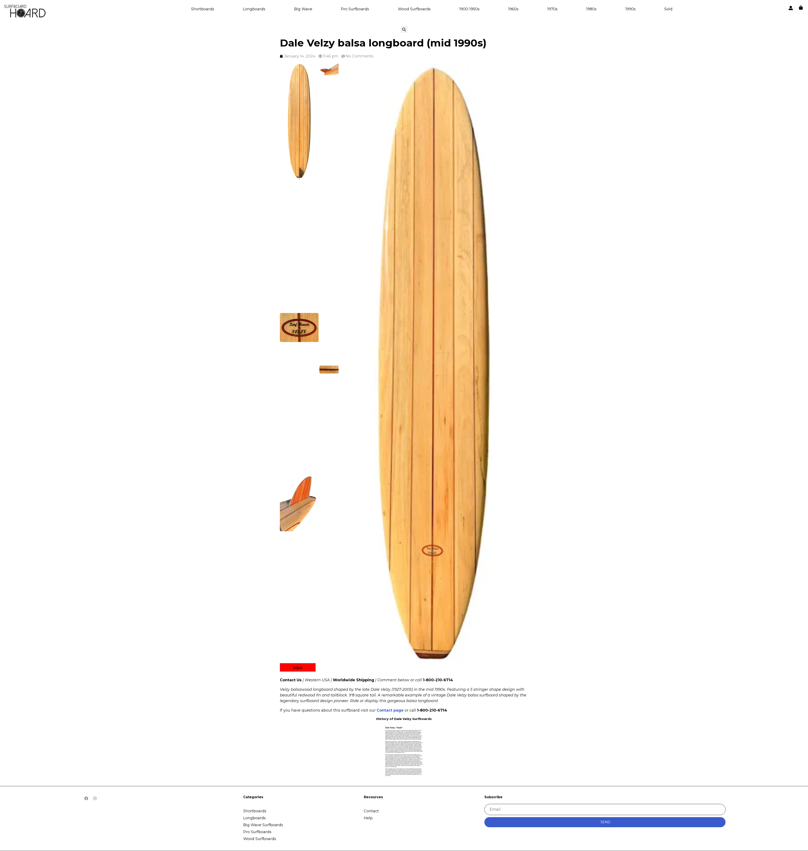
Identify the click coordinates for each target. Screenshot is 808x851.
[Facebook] (86, 798)
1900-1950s (469, 9)
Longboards (254, 9)
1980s (591, 9)
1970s (552, 9)
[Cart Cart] (801, 8)
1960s (513, 9)
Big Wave (303, 9)
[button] (299, 122)
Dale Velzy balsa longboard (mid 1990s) (384, 43)
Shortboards (202, 9)
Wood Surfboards (414, 9)
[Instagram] (95, 798)
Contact (371, 811)
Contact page (390, 710)
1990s (630, 9)
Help (368, 818)
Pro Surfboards (355, 9)
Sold (668, 9)
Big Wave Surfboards (263, 825)
